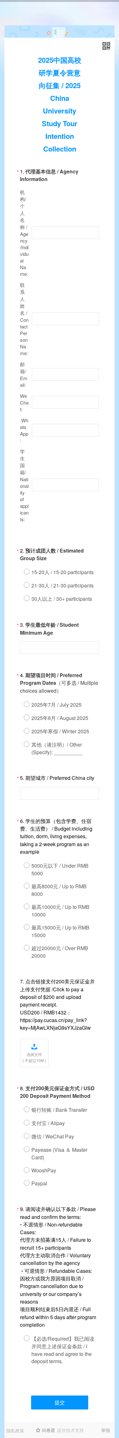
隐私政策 (15, 1430)
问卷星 (48, 1430)
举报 (105, 1430)
